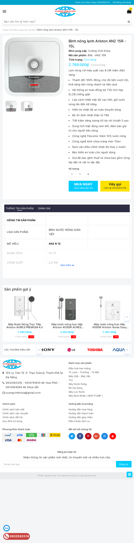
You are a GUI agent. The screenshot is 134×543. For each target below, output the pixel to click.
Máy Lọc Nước (77, 391)
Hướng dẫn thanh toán (81, 413)
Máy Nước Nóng (78, 384)
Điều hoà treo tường (80, 368)
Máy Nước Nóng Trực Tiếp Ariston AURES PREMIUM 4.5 (24, 326)
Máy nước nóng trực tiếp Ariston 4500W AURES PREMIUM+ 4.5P (67, 326)
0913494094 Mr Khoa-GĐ (22, 387)
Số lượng (74, 168)
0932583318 (14, 382)
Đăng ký (123, 464)
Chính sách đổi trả (12, 417)
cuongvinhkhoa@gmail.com (23, 392)
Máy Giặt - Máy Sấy (80, 376)
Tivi (71, 380)
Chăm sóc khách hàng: (92, 2)
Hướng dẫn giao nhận (80, 417)
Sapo (93, 475)
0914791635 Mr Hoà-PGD (41, 382)
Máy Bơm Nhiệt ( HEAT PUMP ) (86, 395)
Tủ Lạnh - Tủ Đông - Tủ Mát (84, 372)
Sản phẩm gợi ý (17, 289)
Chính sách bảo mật (13, 409)
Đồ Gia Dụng (76, 387)
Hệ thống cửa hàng (122, 2)
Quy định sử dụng (12, 421)
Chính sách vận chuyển (15, 413)
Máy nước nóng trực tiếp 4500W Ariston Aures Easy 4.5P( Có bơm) (109, 326)
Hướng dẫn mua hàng (81, 409)
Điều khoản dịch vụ (79, 421)
